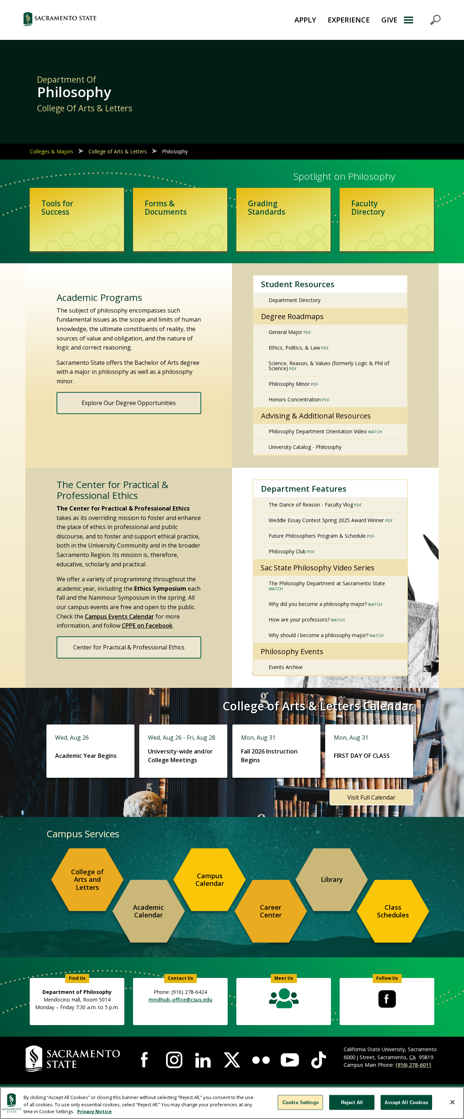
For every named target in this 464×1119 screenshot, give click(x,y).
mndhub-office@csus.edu (180, 999)
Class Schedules (393, 911)
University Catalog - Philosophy (305, 446)
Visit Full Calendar (371, 797)
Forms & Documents (166, 207)
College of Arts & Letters (117, 151)
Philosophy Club (287, 551)
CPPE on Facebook (147, 625)
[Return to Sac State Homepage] (96, 20)
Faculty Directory (368, 207)
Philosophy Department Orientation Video (318, 431)
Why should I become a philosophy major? (318, 635)
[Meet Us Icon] (283, 1000)
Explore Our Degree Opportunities (129, 403)
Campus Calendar (209, 879)
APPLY (305, 20)
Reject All (352, 1102)
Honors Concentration (295, 399)
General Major (285, 332)
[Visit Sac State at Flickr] (261, 1059)
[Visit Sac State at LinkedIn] (203, 1059)
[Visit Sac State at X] (232, 1059)
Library (332, 879)
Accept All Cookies (406, 1102)
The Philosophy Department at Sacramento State (327, 583)
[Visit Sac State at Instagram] (174, 1059)
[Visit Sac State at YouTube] (290, 1059)
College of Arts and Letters (87, 879)
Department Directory (294, 300)
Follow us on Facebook (387, 999)
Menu (422, 20)
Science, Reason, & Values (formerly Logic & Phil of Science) (329, 366)
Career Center (271, 911)
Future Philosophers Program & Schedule (317, 535)
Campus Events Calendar (119, 616)
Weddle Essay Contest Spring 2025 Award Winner (327, 520)
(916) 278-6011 (413, 1064)
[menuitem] (87, 879)
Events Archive (286, 667)
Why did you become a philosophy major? (318, 603)
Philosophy (175, 151)
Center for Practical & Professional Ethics (129, 647)
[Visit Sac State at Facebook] (145, 1059)
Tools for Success (57, 207)
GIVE (389, 20)
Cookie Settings (300, 1102)
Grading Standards (266, 207)
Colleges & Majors (51, 151)
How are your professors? (299, 619)
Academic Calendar (148, 911)
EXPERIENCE (349, 20)
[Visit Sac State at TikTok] (318, 1059)
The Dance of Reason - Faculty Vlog (311, 504)
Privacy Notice (94, 1111)
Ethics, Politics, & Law (294, 347)
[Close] (452, 1102)
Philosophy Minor (289, 383)
